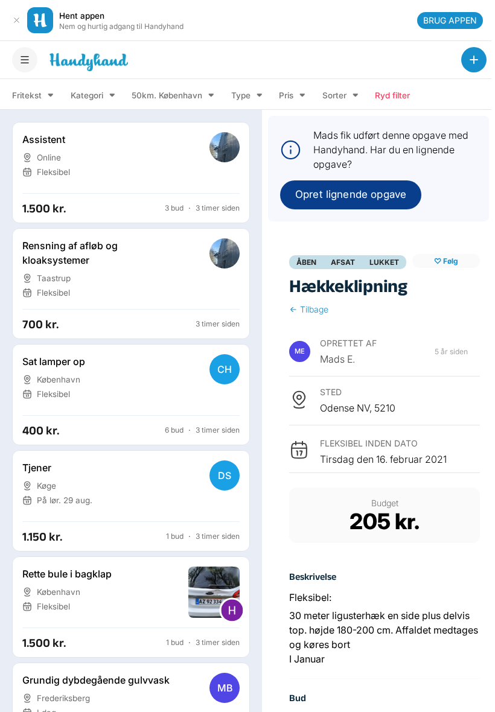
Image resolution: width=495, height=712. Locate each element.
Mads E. (337, 359)
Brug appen (450, 20)
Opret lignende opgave (350, 194)
